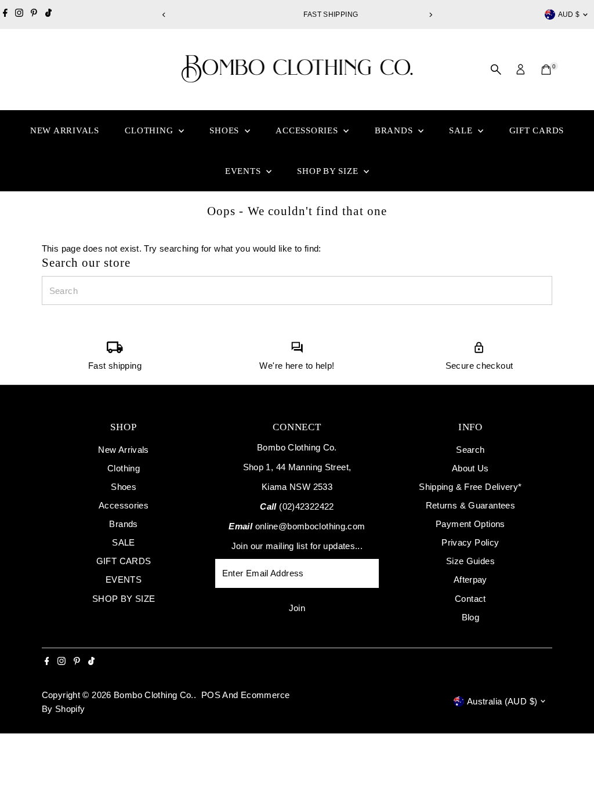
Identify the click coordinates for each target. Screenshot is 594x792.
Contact (470, 599)
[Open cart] (546, 69)
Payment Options (470, 524)
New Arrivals (64, 130)
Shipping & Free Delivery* (470, 487)
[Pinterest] (34, 14)
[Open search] (496, 69)
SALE (462, 130)
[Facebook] (5, 14)
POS (210, 695)
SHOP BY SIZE (329, 171)
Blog (471, 617)
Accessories (308, 130)
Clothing (150, 130)
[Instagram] (19, 14)
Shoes (225, 130)
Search (470, 450)
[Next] (430, 15)
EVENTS (244, 171)
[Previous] (164, 15)
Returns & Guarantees (471, 505)
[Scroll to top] (570, 760)
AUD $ (569, 14)
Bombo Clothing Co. (154, 695)
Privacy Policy (470, 542)
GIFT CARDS (536, 130)
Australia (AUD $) (502, 701)
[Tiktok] (48, 14)
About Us (470, 468)
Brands (395, 130)
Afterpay (470, 579)
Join (297, 608)
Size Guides (470, 561)
